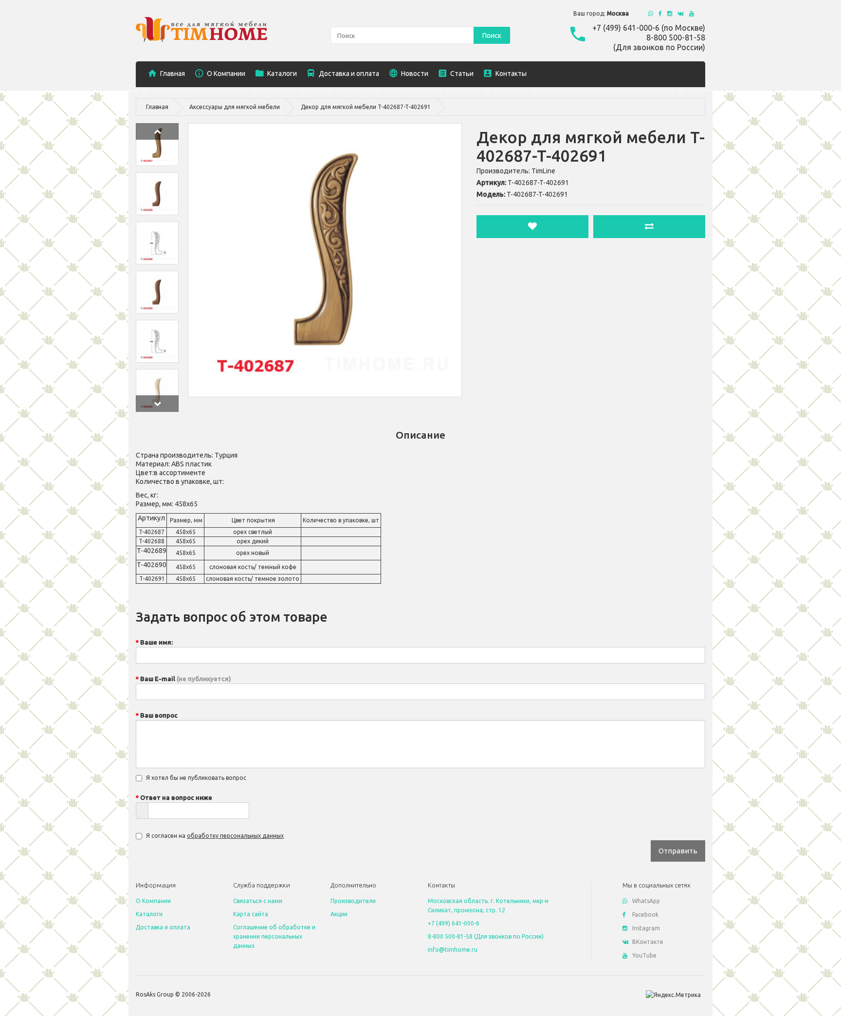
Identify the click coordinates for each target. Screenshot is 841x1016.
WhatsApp (646, 901)
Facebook (645, 914)
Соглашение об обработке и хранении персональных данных (274, 936)
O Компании (153, 901)
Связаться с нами (257, 901)
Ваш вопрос (159, 715)
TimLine (543, 171)
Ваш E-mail (185, 678)
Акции (338, 914)
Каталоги (149, 914)
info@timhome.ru (452, 949)
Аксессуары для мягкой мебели (234, 107)
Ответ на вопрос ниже (176, 797)
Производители (353, 901)
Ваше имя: (156, 642)
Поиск (491, 35)
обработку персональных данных (235, 835)
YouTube (644, 955)
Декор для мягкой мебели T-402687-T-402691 (366, 107)
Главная (157, 107)
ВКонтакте (647, 942)
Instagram (646, 928)
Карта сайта (250, 914)
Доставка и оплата (163, 927)
